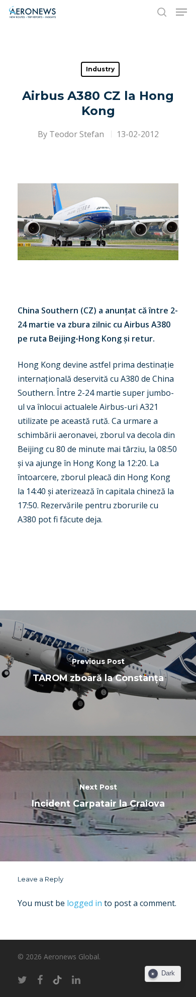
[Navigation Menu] (181, 12)
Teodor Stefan (76, 134)
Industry (100, 69)
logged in (84, 903)
